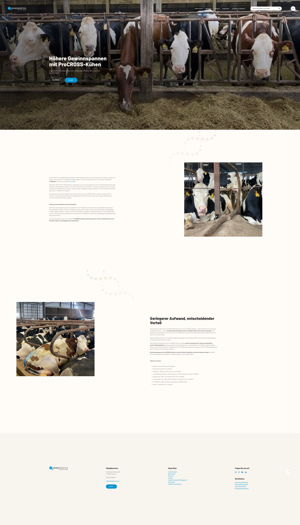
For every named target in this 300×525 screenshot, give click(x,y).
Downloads (171, 482)
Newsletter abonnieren (174, 484)
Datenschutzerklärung (241, 482)
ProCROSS (55, 80)
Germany (288, 1)
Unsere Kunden (172, 472)
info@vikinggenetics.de (112, 481)
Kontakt (70, 80)
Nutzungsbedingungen (241, 484)
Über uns (170, 476)
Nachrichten (171, 474)
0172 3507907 (111, 477)
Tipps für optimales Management (177, 480)
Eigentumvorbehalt (240, 486)
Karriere (170, 478)
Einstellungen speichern (242, 488)
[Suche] (279, 9)
